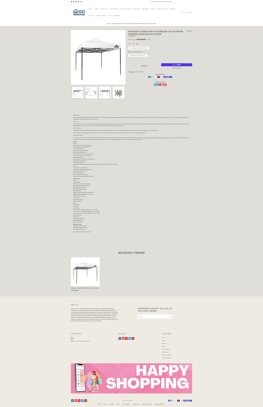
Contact (164, 340)
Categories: (131, 72)
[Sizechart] (129, 43)
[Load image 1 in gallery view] (78, 92)
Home (108, 23)
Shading (141, 71)
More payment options (176, 67)
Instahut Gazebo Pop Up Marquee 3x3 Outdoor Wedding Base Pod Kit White (85, 288)
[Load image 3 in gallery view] (105, 92)
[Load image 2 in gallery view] (91, 92)
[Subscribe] (171, 316)
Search (163, 337)
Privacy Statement (166, 349)
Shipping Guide (165, 352)
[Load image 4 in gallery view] (118, 92)
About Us (164, 343)
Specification (131, 109)
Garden (137, 71)
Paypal (163, 346)
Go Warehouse (129, 400)
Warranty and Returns (167, 357)
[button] (90, 9)
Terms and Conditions (166, 355)
